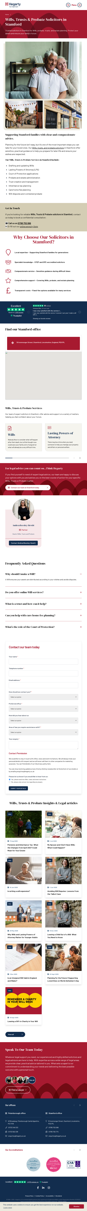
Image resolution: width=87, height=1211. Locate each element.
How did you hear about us (19, 715)
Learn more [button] (7, 1208)
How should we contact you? (20, 692)
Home (7, 14)
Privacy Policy (29, 1196)
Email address (15, 680)
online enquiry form (29, 226)
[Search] (68, 5)
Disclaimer (59, 1196)
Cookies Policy (39, 1196)
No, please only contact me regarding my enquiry (26, 782)
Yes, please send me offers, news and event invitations (28, 779)
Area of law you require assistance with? (25, 727)
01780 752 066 (54, 1127)
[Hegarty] (13, 5)
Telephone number (16, 668)
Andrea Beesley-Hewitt (23, 525)
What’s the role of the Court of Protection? (30, 627)
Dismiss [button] (76, 1206)
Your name (13, 657)
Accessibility (50, 1196)
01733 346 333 (13, 1127)
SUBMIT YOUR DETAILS (18, 788)
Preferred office (15, 704)
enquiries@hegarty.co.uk (25, 771)
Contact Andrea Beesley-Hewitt (23, 543)
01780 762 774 (54, 1132)
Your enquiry (14, 739)
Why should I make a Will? (20, 574)
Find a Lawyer (17, 1090)
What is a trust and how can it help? (25, 604)
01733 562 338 (13, 1132)
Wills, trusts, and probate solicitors (48, 147)
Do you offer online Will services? (24, 592)
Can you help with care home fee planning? (30, 615)
